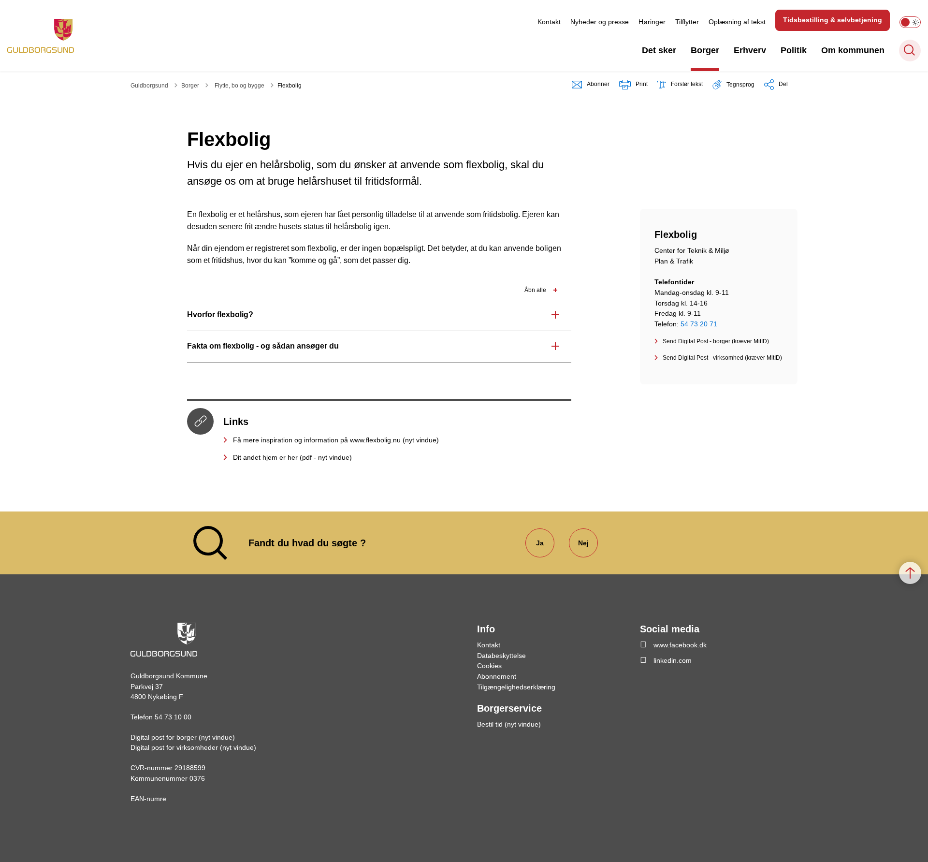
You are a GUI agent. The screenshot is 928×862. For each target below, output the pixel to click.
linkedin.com (672, 660)
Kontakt (549, 22)
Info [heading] (486, 629)
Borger (705, 50)
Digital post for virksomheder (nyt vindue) (193, 747)
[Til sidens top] (910, 573)
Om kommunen (852, 50)
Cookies (489, 666)
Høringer (652, 22)
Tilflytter (687, 22)
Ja (540, 543)
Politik (794, 50)
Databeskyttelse (501, 655)
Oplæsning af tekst (737, 22)
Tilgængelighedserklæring (516, 687)
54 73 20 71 (699, 324)
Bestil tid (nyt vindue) (509, 724)
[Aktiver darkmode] (910, 22)
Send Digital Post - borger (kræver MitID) (716, 341)
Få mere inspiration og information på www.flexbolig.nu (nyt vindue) (336, 440)
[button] (733, 84)
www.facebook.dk (680, 645)
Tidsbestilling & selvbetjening (832, 20)
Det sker (659, 50)
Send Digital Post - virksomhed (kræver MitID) (722, 357)
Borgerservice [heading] (509, 708)
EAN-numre (148, 799)
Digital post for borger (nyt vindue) (182, 737)
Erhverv (750, 50)
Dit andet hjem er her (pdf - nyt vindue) (292, 457)
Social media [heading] (669, 629)
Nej (583, 543)
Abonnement (496, 676)
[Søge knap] (910, 50)
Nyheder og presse (599, 22)
